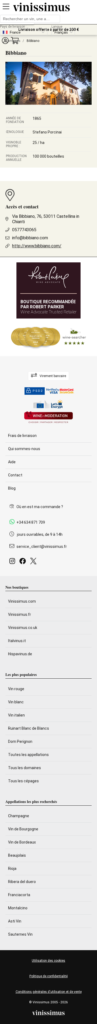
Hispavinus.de (20, 654)
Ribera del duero (22, 882)
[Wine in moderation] (48, 417)
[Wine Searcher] (48, 337)
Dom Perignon (20, 741)
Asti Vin (14, 921)
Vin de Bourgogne (23, 829)
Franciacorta (19, 895)
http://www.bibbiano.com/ (36, 245)
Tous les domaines (24, 768)
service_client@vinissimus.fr (41, 546)
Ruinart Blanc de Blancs (28, 728)
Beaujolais (17, 855)
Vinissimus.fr (19, 614)
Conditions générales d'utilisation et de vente (49, 992)
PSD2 (38, 391)
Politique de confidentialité (48, 976)
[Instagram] (13, 562)
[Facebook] (23, 562)
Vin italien (16, 715)
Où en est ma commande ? (39, 507)
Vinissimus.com (22, 601)
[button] (5, 40)
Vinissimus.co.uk (22, 627)
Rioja (12, 868)
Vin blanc (16, 702)
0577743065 (24, 229)
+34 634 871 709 (30, 522)
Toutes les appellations (28, 754)
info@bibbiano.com (30, 237)
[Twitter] (34, 562)
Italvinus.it (17, 641)
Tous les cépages (23, 781)
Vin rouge (16, 689)
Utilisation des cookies (48, 961)
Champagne (18, 816)
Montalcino (17, 908)
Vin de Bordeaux (22, 842)
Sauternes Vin (20, 934)
